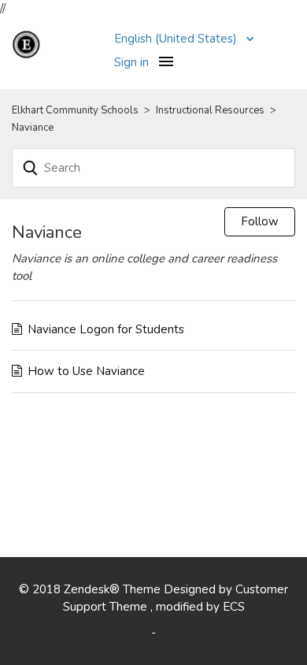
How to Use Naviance (86, 371)
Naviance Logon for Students (106, 329)
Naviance (33, 128)
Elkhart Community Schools (75, 110)
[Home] (57, 43)
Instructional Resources (211, 110)
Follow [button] (260, 221)
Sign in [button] (131, 62)
